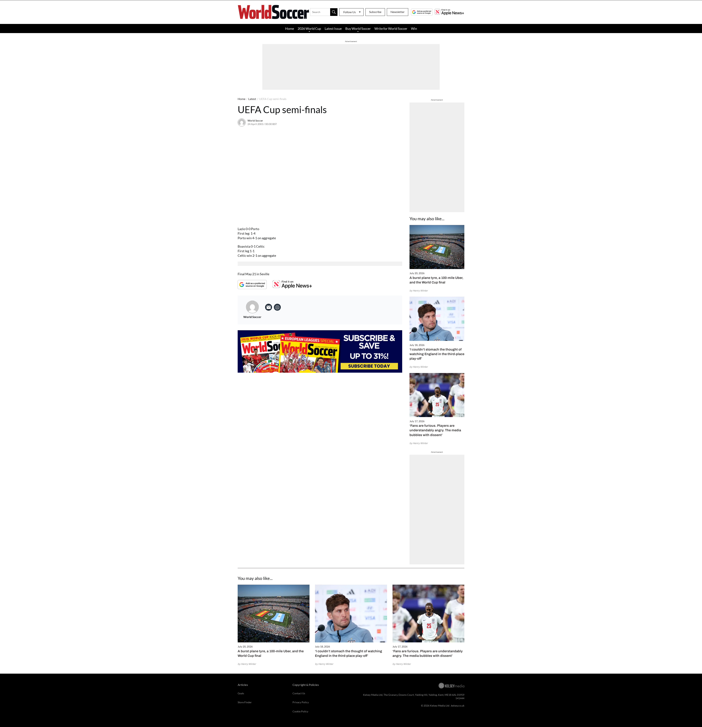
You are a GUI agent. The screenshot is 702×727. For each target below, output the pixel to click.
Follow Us (349, 12)
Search (333, 12)
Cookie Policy (300, 711)
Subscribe (375, 12)
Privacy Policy (300, 702)
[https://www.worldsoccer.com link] (277, 307)
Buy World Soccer (358, 28)
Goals (241, 693)
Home (289, 28)
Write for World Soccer (390, 28)
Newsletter (397, 12)
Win (414, 28)
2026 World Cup (309, 28)
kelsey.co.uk (457, 705)
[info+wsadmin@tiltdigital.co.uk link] (268, 307)
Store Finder (245, 702)
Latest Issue (333, 28)
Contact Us (298, 693)
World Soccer (255, 120)
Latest (252, 99)
